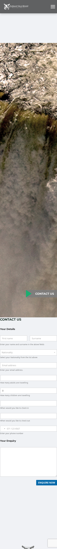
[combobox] (28, 353)
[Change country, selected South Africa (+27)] (3, 429)
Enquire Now (46, 482)
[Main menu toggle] (53, 7)
